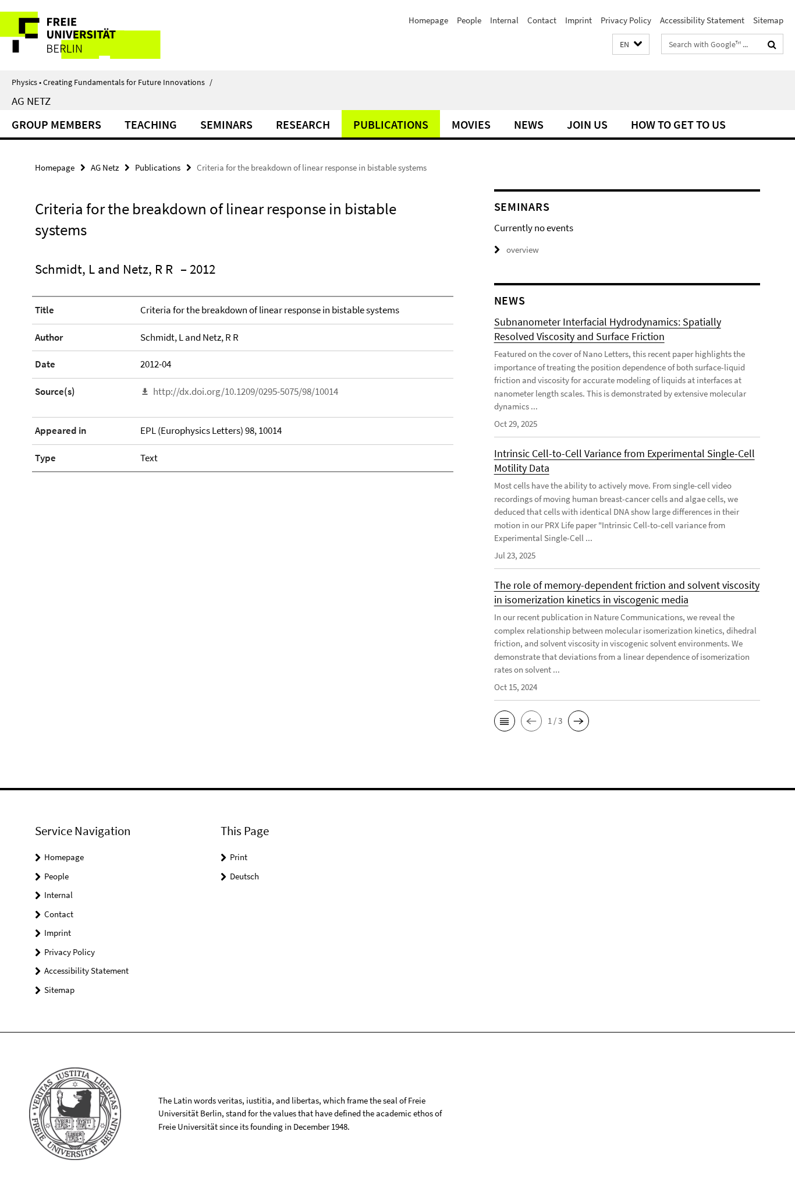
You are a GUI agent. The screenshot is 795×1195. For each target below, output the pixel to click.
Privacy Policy (626, 20)
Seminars (226, 124)
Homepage (428, 20)
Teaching (151, 124)
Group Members (56, 124)
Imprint (578, 20)
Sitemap (768, 20)
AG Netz (31, 101)
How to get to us (678, 124)
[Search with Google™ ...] (772, 44)
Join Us (587, 124)
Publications (390, 124)
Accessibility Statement (702, 20)
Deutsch (244, 876)
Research (303, 124)
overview (522, 249)
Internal (504, 20)
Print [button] (238, 856)
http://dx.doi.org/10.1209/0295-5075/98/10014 (245, 391)
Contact (541, 20)
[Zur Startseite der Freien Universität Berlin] (97, 35)
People (469, 20)
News (529, 124)
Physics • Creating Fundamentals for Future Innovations (112, 82)
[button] (631, 44)
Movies (471, 124)
